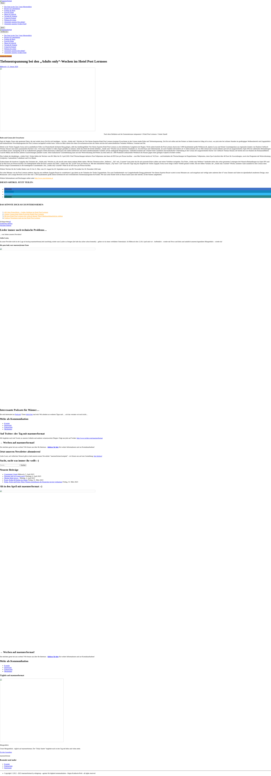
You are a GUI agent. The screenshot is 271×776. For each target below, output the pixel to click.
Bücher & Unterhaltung (12, 9)
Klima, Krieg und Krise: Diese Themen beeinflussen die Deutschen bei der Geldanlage (33, 482)
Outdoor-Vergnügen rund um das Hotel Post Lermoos (22, 218)
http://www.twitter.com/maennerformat (90, 438)
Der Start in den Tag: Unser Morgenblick (18, 7)
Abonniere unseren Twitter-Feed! (15, 24)
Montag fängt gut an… (11, 478)
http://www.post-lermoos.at (44, 178)
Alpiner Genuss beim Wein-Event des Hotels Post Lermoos (24, 214)
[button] (8, 189)
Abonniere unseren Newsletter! (14, 22)
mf (10, 222)
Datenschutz (8, 427)
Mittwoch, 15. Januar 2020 (9, 66)
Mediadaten (8, 429)
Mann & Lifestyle (10, 14)
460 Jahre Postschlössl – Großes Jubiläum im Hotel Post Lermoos (26, 212)
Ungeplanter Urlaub (11, 474)
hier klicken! (98, 456)
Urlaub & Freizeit (10, 18)
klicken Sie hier (53, 447)
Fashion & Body (9, 10)
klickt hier (29, 414)
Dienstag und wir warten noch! (14, 476)
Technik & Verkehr (10, 16)
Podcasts (18, 414)
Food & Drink (9, 12)
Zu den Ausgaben (6, 752)
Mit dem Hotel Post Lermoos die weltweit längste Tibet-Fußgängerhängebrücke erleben (33, 216)
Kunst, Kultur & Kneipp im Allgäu (16, 480)
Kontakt (7, 423)
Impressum (8, 425)
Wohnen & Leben (10, 20)
